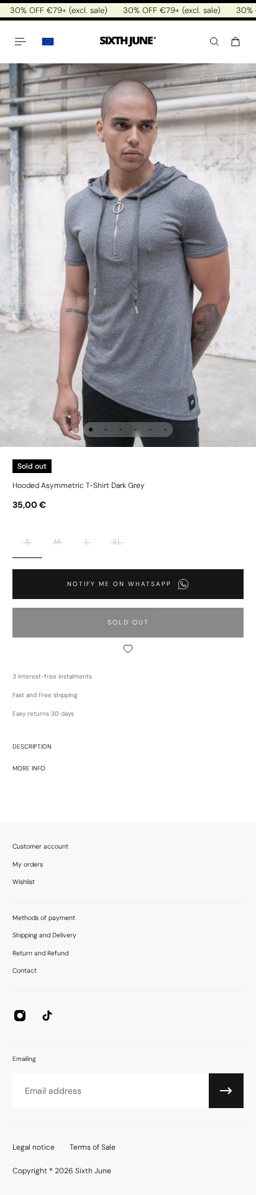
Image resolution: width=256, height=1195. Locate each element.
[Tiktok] (47, 1015)
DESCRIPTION (32, 746)
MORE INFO (28, 768)
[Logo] (128, 42)
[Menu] (22, 41)
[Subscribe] (226, 1090)
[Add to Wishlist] (128, 648)
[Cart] (235, 41)
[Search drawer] (214, 41)
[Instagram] (20, 1015)
